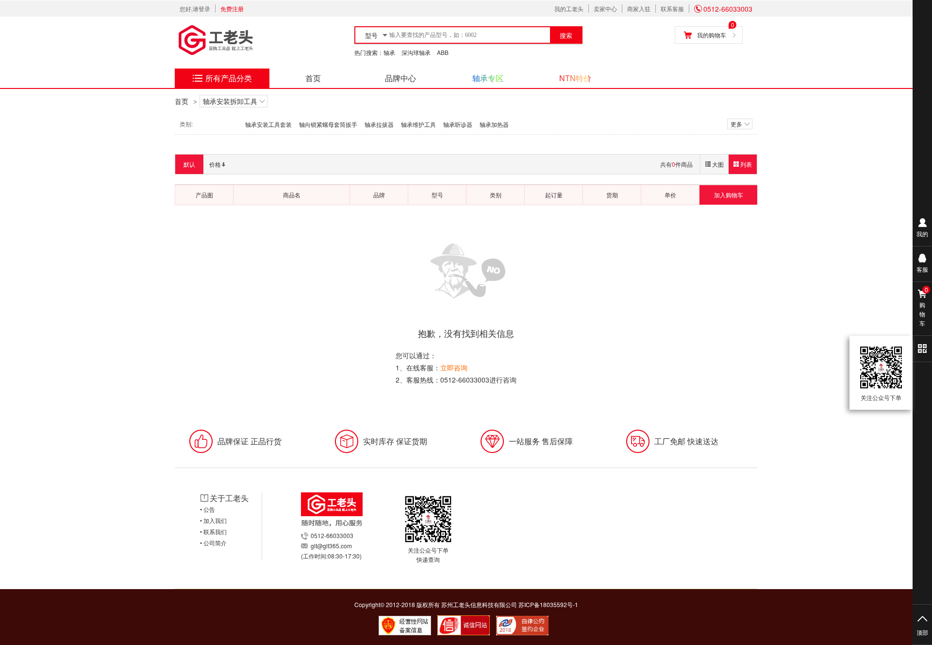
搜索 (566, 35)
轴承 (389, 52)
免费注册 (232, 8)
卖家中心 (605, 8)
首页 (313, 78)
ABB (443, 52)
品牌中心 (400, 78)
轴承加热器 (494, 124)
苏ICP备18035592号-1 (548, 604)
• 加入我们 (213, 520)
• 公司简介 (213, 543)
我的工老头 (568, 8)
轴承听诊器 (457, 124)
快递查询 (428, 559)
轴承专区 (487, 78)
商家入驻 (638, 8)
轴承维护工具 (418, 124)
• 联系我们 (213, 531)
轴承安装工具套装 (268, 124)
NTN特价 (575, 78)
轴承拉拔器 (379, 124)
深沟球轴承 (416, 52)
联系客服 (672, 8)
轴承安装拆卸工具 (230, 101)
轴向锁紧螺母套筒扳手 (328, 124)
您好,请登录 (195, 8)
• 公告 (207, 509)
